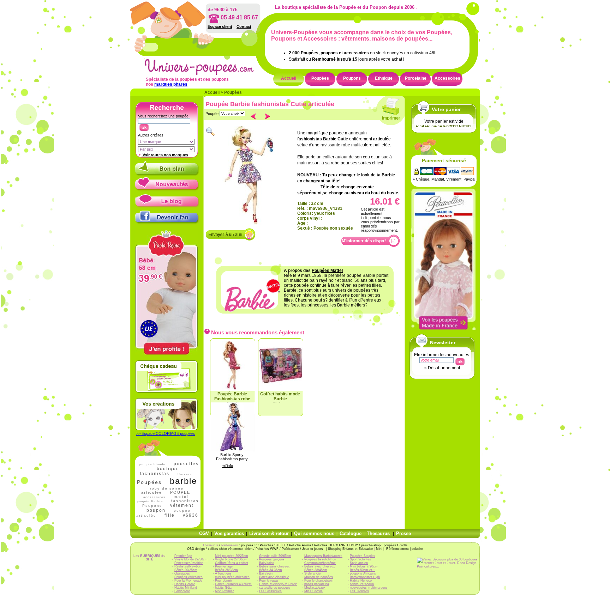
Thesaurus (378, 533)
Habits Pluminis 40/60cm (233, 584)
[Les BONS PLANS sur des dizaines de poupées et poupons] (167, 174)
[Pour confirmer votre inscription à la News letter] (460, 360)
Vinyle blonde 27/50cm (191, 559)
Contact (244, 26)
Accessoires (447, 78)
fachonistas (154, 473)
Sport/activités (360, 559)
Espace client (220, 26)
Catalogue (350, 533)
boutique (168, 468)
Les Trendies (359, 591)
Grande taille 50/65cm (275, 556)
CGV (204, 533)
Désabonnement (444, 367)
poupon (156, 510)
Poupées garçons (272, 559)
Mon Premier (224, 591)
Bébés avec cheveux (319, 566)
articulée (151, 492)
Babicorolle (182, 591)
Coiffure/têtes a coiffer (231, 563)
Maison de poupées (318, 577)
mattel (181, 496)
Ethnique (384, 78)
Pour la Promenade (188, 580)
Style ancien (313, 573)
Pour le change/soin (318, 580)
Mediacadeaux (314, 587)
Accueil (288, 78)
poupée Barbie (150, 501)
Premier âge (183, 556)
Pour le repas (269, 580)
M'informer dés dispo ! (364, 240)
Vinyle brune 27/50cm (231, 559)
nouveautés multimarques (369, 587)
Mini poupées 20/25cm (231, 556)
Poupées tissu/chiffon (320, 559)
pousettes (186, 463)
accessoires (154, 497)
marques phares (170, 84)
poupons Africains (363, 573)
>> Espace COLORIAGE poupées (165, 433)
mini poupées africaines (232, 577)
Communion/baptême (320, 563)
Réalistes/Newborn (188, 566)
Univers (185, 474)
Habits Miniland (185, 587)
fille (170, 515)
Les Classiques (270, 591)
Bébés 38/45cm (315, 570)
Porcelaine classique (274, 577)
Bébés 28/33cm (226, 570)
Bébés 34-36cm (270, 570)
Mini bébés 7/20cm (364, 566)
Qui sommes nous (314, 533)
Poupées (320, 78)
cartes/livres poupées (275, 587)
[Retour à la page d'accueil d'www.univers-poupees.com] (206, 74)
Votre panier (446, 109)
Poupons (352, 78)
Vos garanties (229, 533)
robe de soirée (167, 488)
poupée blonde (152, 464)
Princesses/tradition (188, 563)
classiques (182, 573)
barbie (183, 481)
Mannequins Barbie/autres (323, 556)
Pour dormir (223, 580)
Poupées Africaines (188, 577)
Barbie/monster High (365, 577)
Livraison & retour (269, 533)
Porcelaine (415, 78)
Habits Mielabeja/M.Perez (278, 584)
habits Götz (223, 587)
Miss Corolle (313, 591)
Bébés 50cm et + (362, 570)
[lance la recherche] (144, 126)
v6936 (190, 515)
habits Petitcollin (362, 584)
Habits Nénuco (361, 580)
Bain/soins (266, 563)
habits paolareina (316, 584)
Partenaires (229, 545)
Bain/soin (266, 573)
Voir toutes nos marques (165, 155)
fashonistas (185, 501)
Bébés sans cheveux (274, 566)
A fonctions (223, 573)
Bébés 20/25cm (185, 570)
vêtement (181, 505)
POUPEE (180, 492)
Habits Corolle (184, 584)
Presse (403, 533)
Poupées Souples (362, 556)
